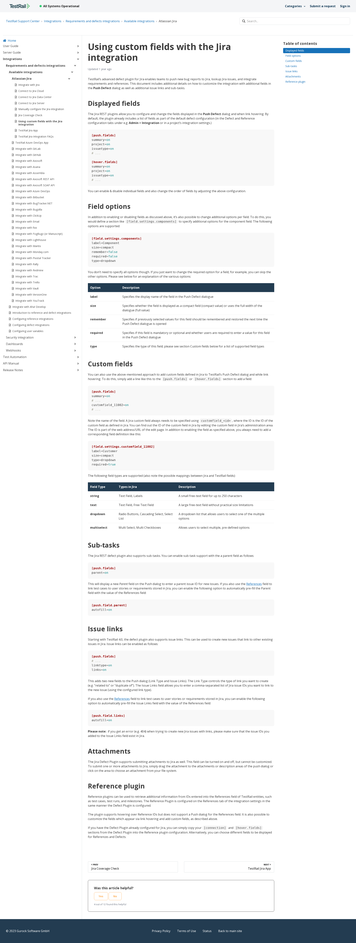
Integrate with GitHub (28, 155)
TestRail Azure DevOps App (31, 142)
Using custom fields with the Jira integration (40, 123)
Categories (293, 6)
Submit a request (323, 6)
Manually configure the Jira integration (41, 109)
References (254, 584)
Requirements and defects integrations (93, 21)
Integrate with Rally (26, 264)
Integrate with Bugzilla (28, 209)
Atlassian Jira (168, 21)
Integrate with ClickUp (28, 215)
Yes (101, 896)
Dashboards (14, 344)
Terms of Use (186, 931)
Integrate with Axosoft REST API (34, 179)
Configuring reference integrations (32, 319)
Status (207, 931)
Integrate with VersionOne (31, 294)
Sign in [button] (345, 6)
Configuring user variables (27, 331)
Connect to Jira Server (31, 103)
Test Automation (15, 357)
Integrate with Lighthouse (30, 240)
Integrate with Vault (27, 288)
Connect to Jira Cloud (31, 91)
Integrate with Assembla (29, 173)
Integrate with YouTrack (29, 300)
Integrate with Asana (27, 167)
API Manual (11, 363)
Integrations (52, 21)
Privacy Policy (161, 931)
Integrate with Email (27, 221)
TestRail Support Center (23, 21)
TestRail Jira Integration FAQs (36, 136)
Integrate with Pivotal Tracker (33, 258)
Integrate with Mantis (28, 246)
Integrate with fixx (26, 227)
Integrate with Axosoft (28, 161)
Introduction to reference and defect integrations (41, 312)
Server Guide (12, 52)
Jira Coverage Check (30, 115)
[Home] (20, 6)
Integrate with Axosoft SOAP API (35, 185)
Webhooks (13, 350)
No (115, 896)
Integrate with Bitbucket (29, 197)
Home (12, 41)
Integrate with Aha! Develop (29, 307)
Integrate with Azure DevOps (32, 191)
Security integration (20, 337)
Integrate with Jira (28, 85)
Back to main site (230, 931)
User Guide (10, 46)
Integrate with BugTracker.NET (33, 203)
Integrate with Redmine (29, 270)
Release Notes (13, 370)
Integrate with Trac (26, 276)
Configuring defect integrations (31, 325)
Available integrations (139, 21)
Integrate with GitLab (28, 148)
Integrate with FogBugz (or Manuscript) (39, 234)
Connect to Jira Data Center (35, 97)
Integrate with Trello (27, 282)
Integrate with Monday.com (32, 252)
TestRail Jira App (28, 130)
